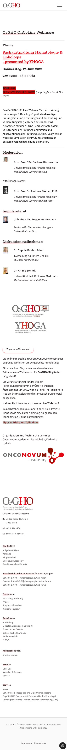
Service (7, 684)
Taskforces (9, 618)
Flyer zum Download (18, 349)
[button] (58, 5)
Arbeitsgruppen (12, 650)
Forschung (9, 594)
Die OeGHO (9, 546)
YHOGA (7, 664)
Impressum (26, 743)
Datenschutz (40, 743)
